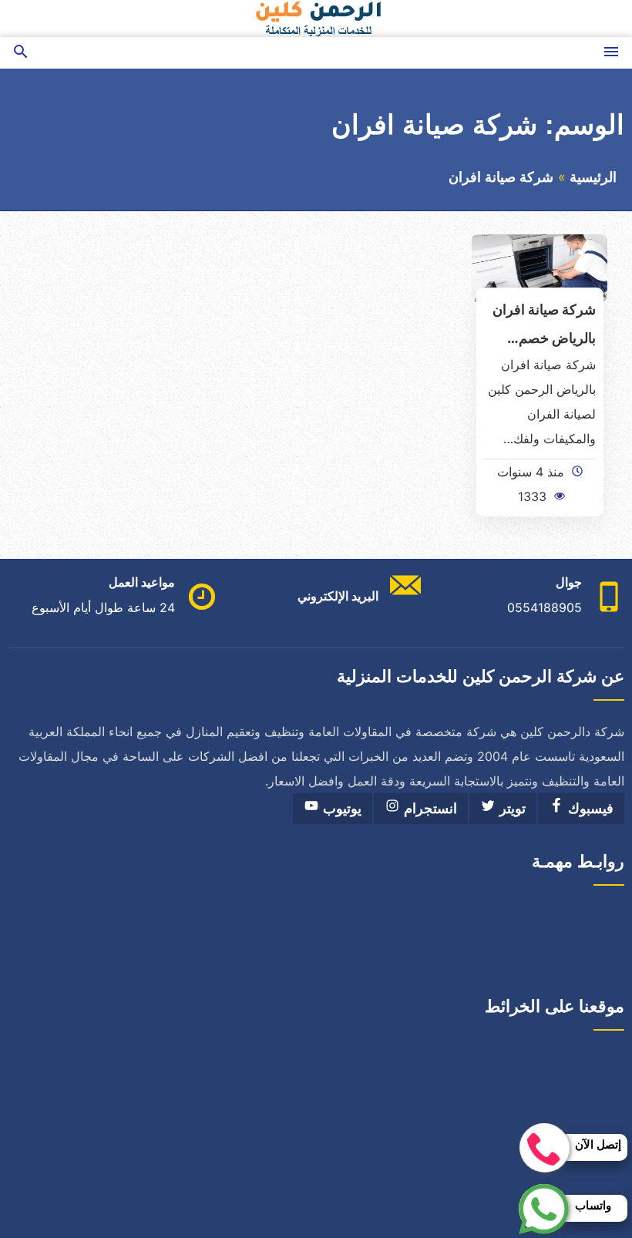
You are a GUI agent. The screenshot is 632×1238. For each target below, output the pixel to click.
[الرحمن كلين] (316, 18)
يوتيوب (340, 808)
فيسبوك (589, 808)
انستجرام (428, 808)
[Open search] (21, 53)
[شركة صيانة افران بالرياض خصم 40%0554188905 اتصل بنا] (539, 267)
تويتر (511, 808)
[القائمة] (611, 53)
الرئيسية (593, 177)
